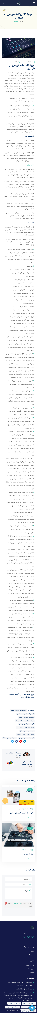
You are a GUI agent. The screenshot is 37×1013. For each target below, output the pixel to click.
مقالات (16, 21)
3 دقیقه (16, 62)
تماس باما (31, 955)
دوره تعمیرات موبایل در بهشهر (26, 717)
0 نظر (23, 62)
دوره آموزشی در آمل (29, 1003)
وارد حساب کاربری (15, 903)
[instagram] (24, 937)
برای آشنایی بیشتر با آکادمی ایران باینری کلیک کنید (21, 696)
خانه (21, 21)
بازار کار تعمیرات (28, 854)
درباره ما (32, 951)
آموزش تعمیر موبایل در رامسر (18, 710)
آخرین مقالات (30, 969)
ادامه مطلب (29, 136)
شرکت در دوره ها (30, 965)
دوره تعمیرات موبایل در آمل (27, 731)
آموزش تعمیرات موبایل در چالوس (25, 734)
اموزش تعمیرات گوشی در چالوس (25, 714)
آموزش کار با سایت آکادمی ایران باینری (21, 813)
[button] (3, 3)
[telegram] (28, 937)
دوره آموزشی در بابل (14, 1003)
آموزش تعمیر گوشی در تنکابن (26, 724)
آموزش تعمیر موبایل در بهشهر (26, 738)
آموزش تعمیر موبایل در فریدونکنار (25, 728)
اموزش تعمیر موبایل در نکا (9, 738)
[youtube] (32, 937)
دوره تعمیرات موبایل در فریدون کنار (25, 721)
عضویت (32, 972)
